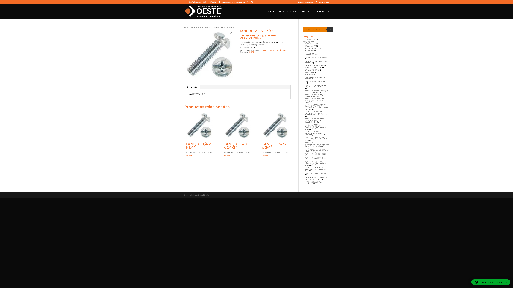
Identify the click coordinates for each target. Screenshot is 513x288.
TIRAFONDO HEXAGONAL (315, 81)
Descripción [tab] (192, 87)
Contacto (322, 12)
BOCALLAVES (310, 46)
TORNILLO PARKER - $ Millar (316, 154)
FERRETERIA (308, 40)
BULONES (309, 51)
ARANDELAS (310, 44)
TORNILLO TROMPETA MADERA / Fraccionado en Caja (315, 169)
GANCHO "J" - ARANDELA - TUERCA (316, 62)
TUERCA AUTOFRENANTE (315, 177)
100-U (251, 52)
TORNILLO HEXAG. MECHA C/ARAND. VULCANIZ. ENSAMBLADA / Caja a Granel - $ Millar (316, 106)
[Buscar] (330, 29)
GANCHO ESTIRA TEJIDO (315, 65)
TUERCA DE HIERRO (313, 180)
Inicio (271, 12)
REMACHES (309, 72)
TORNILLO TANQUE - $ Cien (208, 27)
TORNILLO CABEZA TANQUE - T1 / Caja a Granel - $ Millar (316, 86)
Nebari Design (204, 195)
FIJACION (193, 27)
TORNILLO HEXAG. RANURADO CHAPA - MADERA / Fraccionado (314, 133)
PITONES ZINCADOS (313, 68)
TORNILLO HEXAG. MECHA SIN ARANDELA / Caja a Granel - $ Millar (316, 120)
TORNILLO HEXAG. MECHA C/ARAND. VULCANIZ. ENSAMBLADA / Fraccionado (316, 113)
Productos (286, 12)
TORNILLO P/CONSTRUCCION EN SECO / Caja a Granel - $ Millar (317, 144)
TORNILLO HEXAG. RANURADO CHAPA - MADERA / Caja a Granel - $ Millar (315, 126)
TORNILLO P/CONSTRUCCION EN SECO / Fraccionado (317, 150)
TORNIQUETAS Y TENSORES (316, 173)
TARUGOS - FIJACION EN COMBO (315, 78)
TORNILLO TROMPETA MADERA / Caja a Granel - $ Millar (315, 163)
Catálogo (306, 12)
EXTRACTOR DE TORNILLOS (316, 57)
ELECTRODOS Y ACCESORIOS (311, 54)
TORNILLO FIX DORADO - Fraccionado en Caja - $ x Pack (315, 100)
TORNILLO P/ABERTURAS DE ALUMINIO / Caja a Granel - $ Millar (316, 138)
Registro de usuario (305, 2)
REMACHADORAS (312, 70)
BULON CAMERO (311, 48)
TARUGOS (309, 75)
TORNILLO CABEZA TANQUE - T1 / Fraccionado (316, 91)
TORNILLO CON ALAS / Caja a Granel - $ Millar (316, 95)
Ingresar (257, 38)
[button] (231, 33)
